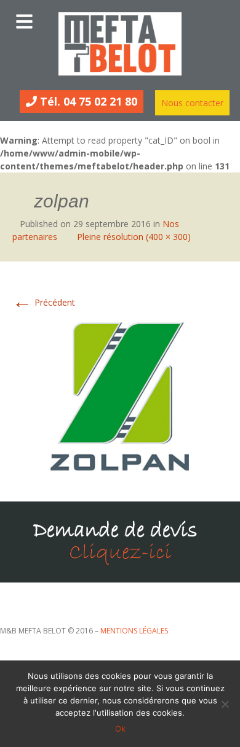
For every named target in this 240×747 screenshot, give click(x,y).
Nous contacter (192, 103)
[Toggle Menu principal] (120, 18)
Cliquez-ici (120, 553)
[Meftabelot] (120, 43)
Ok (120, 728)
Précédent (43, 302)
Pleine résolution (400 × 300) (134, 236)
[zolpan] (120, 395)
